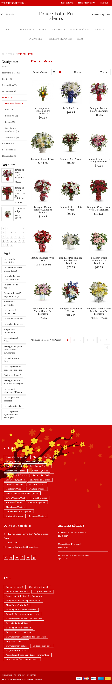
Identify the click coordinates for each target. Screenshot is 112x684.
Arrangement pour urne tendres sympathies (13, 349)
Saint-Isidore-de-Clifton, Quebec (22, 493)
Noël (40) (9, 109)
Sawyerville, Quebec (42, 475)
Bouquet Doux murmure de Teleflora (99, 260)
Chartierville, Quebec (34, 461)
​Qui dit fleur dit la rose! (69, 544)
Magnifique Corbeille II (9, 331)
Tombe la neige (19, 209)
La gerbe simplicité (13, 324)
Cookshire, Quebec (15, 466)
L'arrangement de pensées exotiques (13, 368)
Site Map (21, 675)
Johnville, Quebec (14, 502)
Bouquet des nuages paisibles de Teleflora (70, 260)
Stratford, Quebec (14, 484)
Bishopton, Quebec (42, 457)
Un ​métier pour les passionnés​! (73, 555)
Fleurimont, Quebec (15, 470)
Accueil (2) (6, 66)
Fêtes (11, 54)
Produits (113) (8, 143)
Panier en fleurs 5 (12, 375)
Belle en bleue (70, 108)
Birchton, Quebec (37, 516)
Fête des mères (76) (14, 103)
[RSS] (28, 557)
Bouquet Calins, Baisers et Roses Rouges (43, 210)
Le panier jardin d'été (11, 360)
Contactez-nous (8, 675)
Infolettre (31, 675)
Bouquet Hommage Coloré (71, 309)
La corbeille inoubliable (9, 261)
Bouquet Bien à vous (71, 159)
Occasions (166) (9, 91)
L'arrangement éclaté (11, 339)
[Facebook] (6, 557)
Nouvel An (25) (11, 116)
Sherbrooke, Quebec (40, 479)
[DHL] (108, 678)
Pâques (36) (10, 122)
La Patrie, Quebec (39, 470)
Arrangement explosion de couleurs (42, 111)
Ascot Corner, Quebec (16, 457)
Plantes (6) (7, 79)
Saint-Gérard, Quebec (16, 475)
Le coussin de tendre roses (10, 312)
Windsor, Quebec (37, 488)
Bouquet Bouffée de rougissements (99, 160)
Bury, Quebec (12, 461)
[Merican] (101, 678)
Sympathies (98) (9, 85)
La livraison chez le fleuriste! (72, 532)
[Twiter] (17, 557)
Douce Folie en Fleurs (56, 16)
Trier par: (105, 72)
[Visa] (79, 678)
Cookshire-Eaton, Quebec (18, 511)
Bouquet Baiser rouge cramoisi (19, 173)
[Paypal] (93, 678)
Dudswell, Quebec (14, 516)
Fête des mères (26, 54)
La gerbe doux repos (11, 286)
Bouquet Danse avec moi (42, 259)
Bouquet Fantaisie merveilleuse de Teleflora (43, 311)
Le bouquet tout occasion (12, 399)
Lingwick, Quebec (36, 502)
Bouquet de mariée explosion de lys (13, 295)
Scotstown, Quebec (15, 479)
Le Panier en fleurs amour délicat (13, 269)
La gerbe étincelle (12, 406)
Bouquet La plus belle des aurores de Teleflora (99, 311)
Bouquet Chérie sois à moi (71, 208)
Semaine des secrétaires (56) (12, 130)
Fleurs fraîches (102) (11, 73)
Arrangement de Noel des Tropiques (13, 382)
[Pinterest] (11, 557)
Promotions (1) (9, 150)
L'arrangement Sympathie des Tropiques (11, 414)
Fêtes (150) (7, 97)
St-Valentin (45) (12, 137)
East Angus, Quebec (39, 466)
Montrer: (78, 72)
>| (107, 347)
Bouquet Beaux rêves (43, 159)
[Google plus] (22, 557)
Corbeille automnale (13, 318)
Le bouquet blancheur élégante (13, 391)
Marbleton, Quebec (15, 507)
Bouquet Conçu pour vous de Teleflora (20, 193)
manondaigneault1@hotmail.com (23, 547)
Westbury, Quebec (14, 488)
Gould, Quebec (40, 498)
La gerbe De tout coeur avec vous (12, 278)
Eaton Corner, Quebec (17, 498)
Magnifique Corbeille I (9, 303)
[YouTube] (33, 557)
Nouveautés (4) (9, 156)
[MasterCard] (86, 678)
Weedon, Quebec (37, 484)
